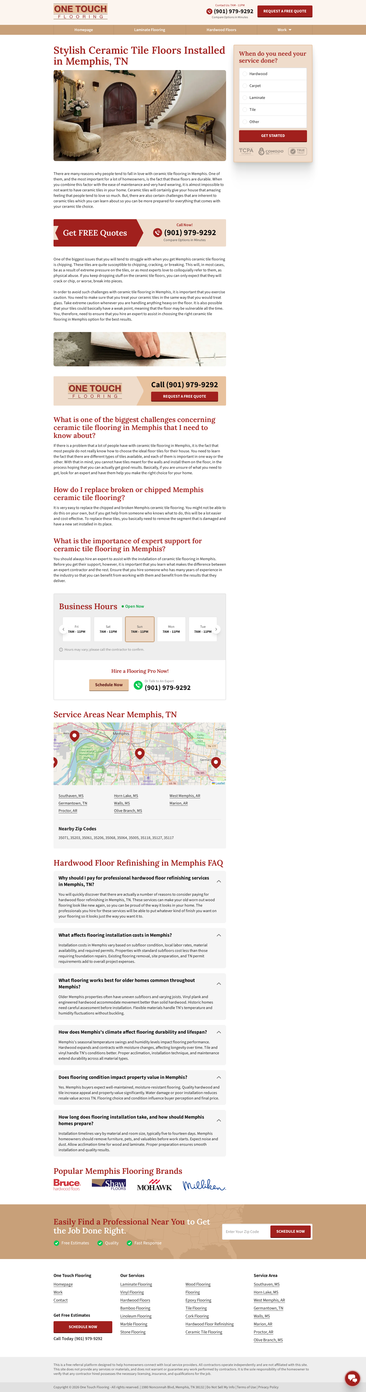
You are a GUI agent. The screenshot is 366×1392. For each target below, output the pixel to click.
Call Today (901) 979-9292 (78, 1339)
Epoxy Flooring (198, 1300)
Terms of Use (246, 1387)
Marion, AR (179, 803)
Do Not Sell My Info (220, 1387)
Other (254, 122)
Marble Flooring (133, 1324)
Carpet (255, 86)
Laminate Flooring (149, 30)
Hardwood (258, 74)
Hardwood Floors (221, 30)
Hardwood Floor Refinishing (209, 1324)
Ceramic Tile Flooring (203, 1332)
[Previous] (63, 629)
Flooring (192, 1292)
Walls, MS (122, 803)
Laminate (257, 98)
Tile (252, 110)
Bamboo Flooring (135, 1308)
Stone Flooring (133, 1332)
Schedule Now (109, 685)
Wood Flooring (198, 1284)
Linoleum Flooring (136, 1316)
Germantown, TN (73, 803)
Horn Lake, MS (126, 796)
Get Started (273, 136)
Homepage (83, 30)
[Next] (216, 629)
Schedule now (83, 1327)
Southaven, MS (71, 796)
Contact (61, 1300)
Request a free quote (284, 11)
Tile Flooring (196, 1308)
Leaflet (220, 783)
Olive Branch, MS (128, 810)
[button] (140, 754)
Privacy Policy (268, 1387)
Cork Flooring (197, 1316)
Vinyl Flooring (132, 1292)
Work (58, 1292)
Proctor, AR (68, 810)
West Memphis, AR (185, 796)
